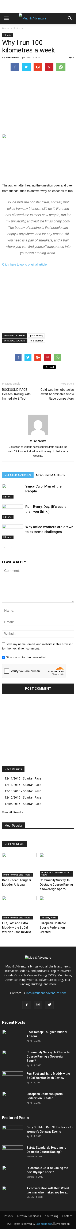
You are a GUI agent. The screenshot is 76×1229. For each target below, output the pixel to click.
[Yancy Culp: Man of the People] (12, 491)
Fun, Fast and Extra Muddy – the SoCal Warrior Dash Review (16, 927)
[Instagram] (38, 1005)
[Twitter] (49, 1005)
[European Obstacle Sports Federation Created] (57, 908)
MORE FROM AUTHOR (50, 475)
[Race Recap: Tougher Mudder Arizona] (19, 865)
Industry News (49, 917)
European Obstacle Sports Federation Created (53, 927)
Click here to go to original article (24, 264)
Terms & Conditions (29, 1216)
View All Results (12, 812)
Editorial (18, 28)
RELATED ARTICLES (18, 475)
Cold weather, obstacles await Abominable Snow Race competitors (57, 394)
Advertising (51, 1216)
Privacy (8, 1216)
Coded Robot (43, 1224)
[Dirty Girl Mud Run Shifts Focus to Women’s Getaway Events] (12, 1132)
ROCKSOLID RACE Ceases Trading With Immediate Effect (16, 394)
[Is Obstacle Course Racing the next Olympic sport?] (12, 1173)
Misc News (12, 57)
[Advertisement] (38, 5)
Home (6, 28)
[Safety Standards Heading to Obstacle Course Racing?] (12, 1152)
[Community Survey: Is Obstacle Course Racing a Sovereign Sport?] (57, 865)
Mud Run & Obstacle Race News (55, 873)
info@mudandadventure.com (46, 993)
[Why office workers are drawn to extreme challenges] (12, 532)
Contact (67, 1216)
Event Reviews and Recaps (17, 874)
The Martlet (36, 340)
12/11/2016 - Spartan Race (23, 778)
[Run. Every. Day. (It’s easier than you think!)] (12, 511)
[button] (70, 18)
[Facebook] (26, 1005)
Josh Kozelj (36, 335)
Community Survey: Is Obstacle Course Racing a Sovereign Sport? (56, 884)
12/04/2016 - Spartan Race (23, 804)
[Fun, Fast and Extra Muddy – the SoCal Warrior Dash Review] (19, 908)
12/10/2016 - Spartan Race (23, 791)
